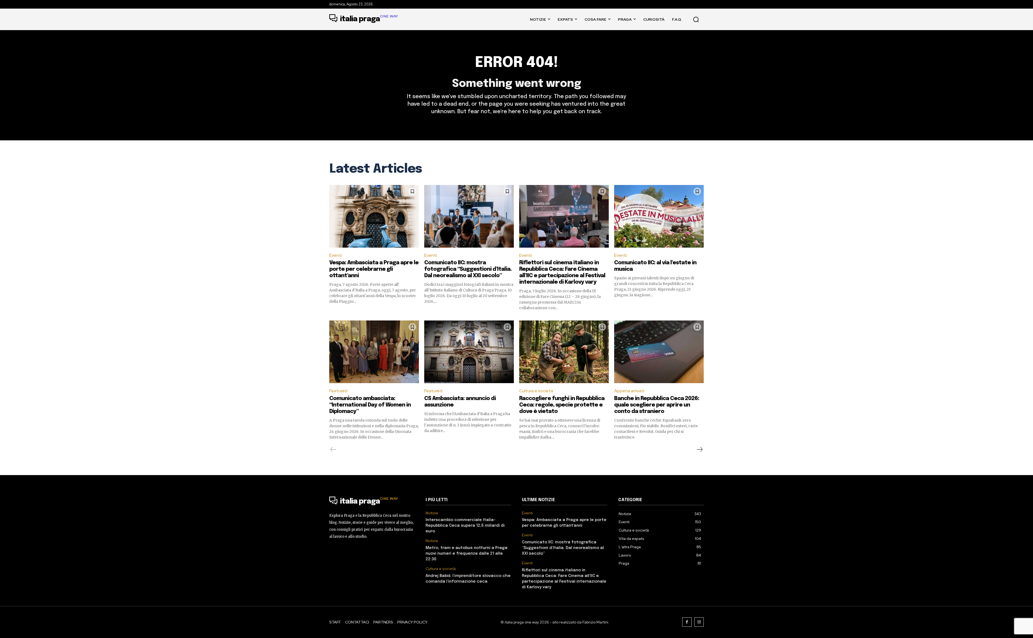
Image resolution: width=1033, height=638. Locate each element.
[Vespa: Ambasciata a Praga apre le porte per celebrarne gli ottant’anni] (374, 216)
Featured (338, 391)
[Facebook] (687, 622)
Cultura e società (536, 391)
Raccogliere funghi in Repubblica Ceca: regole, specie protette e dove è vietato (561, 405)
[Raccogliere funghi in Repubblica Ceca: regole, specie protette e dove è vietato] (564, 351)
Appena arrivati (629, 391)
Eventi (335, 255)
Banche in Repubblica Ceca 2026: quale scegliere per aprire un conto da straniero (656, 405)
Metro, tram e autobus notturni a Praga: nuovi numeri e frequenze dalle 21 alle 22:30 (467, 553)
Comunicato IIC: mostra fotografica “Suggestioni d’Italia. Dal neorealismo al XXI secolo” (468, 269)
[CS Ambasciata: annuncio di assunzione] (469, 351)
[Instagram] (699, 622)
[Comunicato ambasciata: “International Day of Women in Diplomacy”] (374, 351)
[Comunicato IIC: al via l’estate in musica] (659, 216)
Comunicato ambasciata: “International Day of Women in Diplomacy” (370, 405)
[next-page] (699, 449)
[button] (696, 19)
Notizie (432, 513)
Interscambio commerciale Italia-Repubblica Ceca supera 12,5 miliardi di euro (465, 525)
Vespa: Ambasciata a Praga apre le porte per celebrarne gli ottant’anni (374, 269)
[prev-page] (333, 449)
